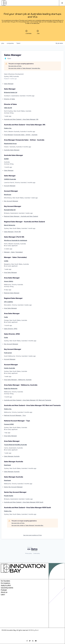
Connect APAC (9, 424)
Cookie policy (36, 553)
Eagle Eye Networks (10, 388)
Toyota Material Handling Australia (15, 444)
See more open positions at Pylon (32, 535)
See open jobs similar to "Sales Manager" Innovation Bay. (24, 68)
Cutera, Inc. (8, 128)
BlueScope (7, 194)
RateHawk (7, 465)
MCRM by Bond (33, 630)
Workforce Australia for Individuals (15, 240)
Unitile (6, 261)
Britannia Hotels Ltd (10, 92)
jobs (2, 43)
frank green (8, 353)
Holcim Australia (9, 368)
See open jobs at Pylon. (15, 66)
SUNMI (6, 159)
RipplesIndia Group (10, 143)
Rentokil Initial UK (10, 210)
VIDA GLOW (8, 108)
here (54, 22)
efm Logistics (8, 302)
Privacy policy (28, 553)
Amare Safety (8, 281)
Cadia (6, 317)
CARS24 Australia (10, 179)
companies (10, 43)
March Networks (9, 225)
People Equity (8, 496)
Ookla (6, 337)
